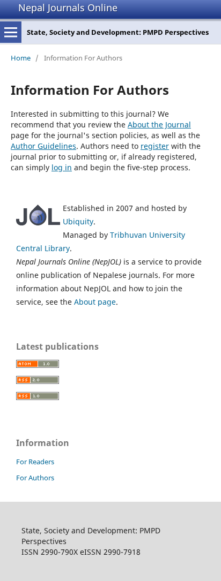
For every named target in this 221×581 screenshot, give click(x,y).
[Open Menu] (10, 32)
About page (95, 302)
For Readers (35, 461)
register (155, 146)
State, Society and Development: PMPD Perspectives (118, 32)
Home (21, 58)
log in (61, 167)
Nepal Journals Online (67, 7)
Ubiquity (78, 221)
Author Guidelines (43, 146)
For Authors (35, 477)
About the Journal (159, 124)
